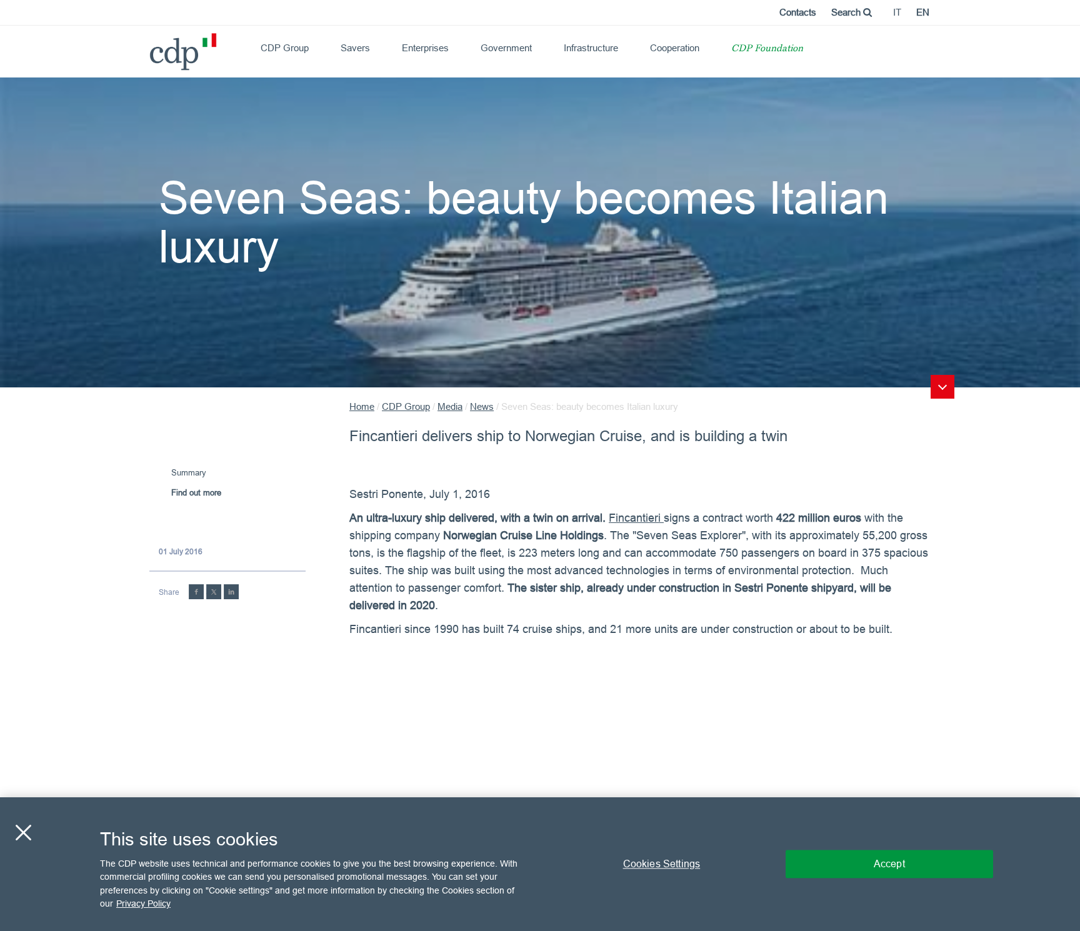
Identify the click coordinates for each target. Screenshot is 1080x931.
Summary (188, 472)
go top (942, 387)
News (482, 406)
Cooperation (674, 47)
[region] (540, 864)
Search (847, 12)
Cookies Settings (662, 863)
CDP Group (285, 47)
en (922, 12)
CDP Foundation (767, 49)
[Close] (23, 832)
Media (450, 406)
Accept (889, 863)
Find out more (196, 492)
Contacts (797, 12)
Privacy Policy (143, 904)
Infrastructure (591, 47)
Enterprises (425, 47)
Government (506, 47)
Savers (355, 47)
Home (361, 406)
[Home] (155, 47)
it (897, 12)
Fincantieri (636, 517)
